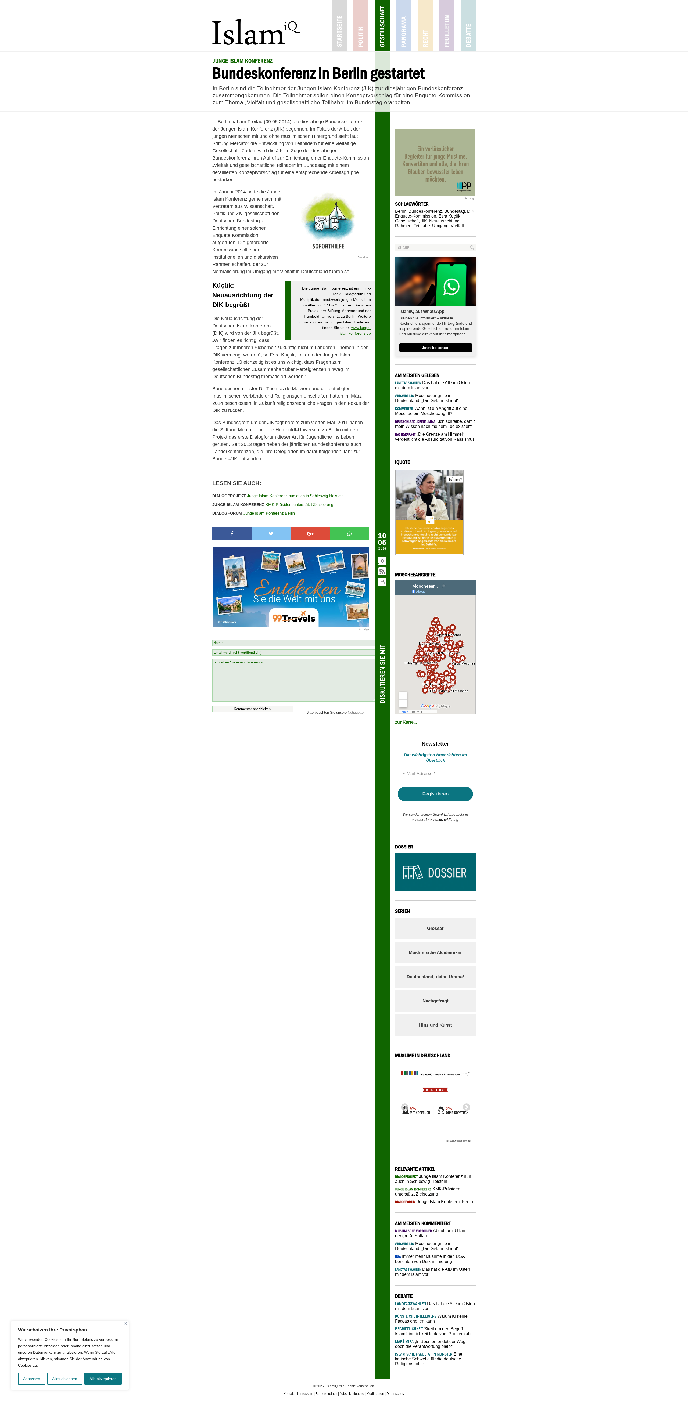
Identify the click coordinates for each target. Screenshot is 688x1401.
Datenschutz (395, 1394)
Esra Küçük (449, 216)
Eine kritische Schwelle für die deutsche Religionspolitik (428, 1359)
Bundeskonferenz (425, 211)
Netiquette (356, 712)
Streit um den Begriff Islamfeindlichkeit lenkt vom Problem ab (433, 1331)
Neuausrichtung (444, 221)
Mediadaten (375, 1394)
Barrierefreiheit (326, 1394)
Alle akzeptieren (103, 1379)
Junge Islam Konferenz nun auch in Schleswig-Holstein (277, 495)
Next (465, 1105)
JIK (424, 221)
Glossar (435, 928)
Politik (360, 25)
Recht (425, 25)
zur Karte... (406, 722)
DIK (470, 211)
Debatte (468, 25)
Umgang (440, 225)
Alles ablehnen (64, 1379)
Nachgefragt (435, 1000)
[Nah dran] (125, 1323)
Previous (403, 1105)
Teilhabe (422, 225)
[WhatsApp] (349, 533)
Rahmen (403, 225)
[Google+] (310, 533)
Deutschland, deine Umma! (435, 976)
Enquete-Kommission (415, 216)
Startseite (339, 25)
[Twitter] (271, 533)
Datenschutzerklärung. (441, 820)
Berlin (400, 211)
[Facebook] (232, 533)
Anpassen (31, 1379)
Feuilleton (446, 25)
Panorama (403, 25)
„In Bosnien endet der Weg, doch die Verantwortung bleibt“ (431, 1344)
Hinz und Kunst (435, 1025)
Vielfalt (457, 225)
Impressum (305, 1394)
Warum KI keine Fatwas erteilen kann (431, 1318)
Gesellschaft (382, 25)
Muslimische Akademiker (435, 952)
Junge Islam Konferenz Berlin (253, 513)
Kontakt (289, 1394)
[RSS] (382, 571)
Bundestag (454, 211)
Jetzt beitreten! (436, 347)
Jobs (343, 1394)
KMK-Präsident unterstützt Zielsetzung (272, 504)
